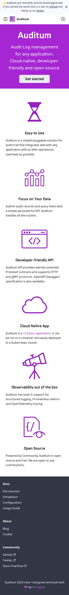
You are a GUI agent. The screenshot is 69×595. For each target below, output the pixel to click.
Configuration (12, 502)
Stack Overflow (13, 566)
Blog (6, 529)
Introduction (11, 491)
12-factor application (37, 333)
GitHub (54, 6)
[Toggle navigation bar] (5, 19)
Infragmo (38, 587)
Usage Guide (11, 508)
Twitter (40, 10)
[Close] (66, 7)
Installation (10, 497)
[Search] (63, 19)
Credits (7, 534)
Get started (34, 79)
